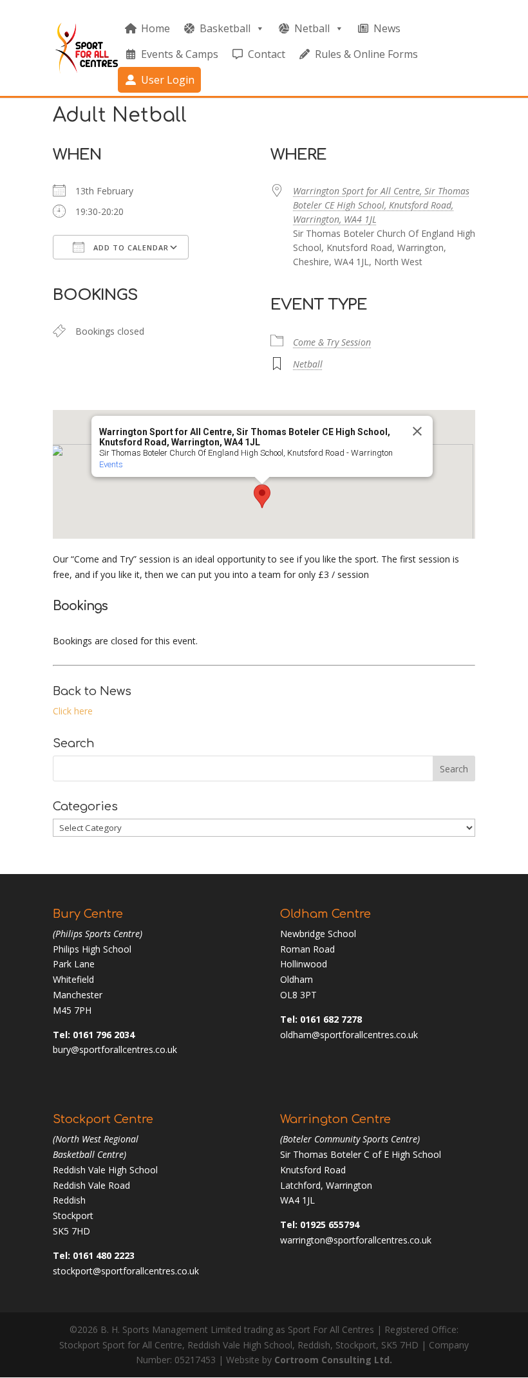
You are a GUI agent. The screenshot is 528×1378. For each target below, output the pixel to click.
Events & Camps (179, 54)
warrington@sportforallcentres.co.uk (355, 1240)
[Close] (417, 431)
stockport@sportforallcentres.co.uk (126, 1271)
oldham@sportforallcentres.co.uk (349, 1035)
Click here (73, 711)
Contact (266, 54)
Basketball (225, 28)
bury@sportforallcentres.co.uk (115, 1049)
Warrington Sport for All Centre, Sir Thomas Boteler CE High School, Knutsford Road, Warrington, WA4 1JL (381, 205)
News (387, 28)
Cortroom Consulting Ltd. (333, 1360)
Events (111, 464)
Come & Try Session (332, 342)
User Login (167, 80)
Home (155, 28)
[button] (262, 496)
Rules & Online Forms (366, 54)
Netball (312, 28)
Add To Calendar (130, 247)
